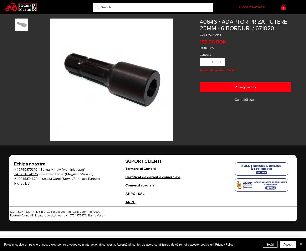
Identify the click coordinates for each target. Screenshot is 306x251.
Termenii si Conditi (140, 169)
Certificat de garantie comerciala (152, 177)
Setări (270, 244)
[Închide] (301, 244)
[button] (283, 7)
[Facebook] (207, 117)
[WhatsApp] (202, 117)
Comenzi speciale (139, 185)
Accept (288, 244)
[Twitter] (213, 117)
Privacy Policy (224, 244)
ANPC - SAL (134, 193)
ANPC (130, 202)
